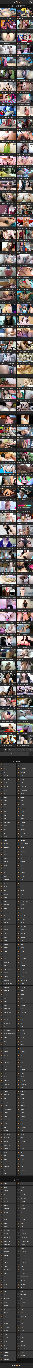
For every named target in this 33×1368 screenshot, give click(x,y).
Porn (16, 1)
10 (30, 749)
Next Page (14, 754)
